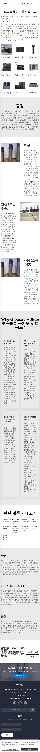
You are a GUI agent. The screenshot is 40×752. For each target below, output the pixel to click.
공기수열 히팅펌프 (6, 527)
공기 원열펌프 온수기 (6, 538)
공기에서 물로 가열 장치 (25, 528)
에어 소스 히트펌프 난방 (15, 521)
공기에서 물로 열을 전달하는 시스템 (15, 529)
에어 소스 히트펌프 (6, 520)
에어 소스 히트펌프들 (25, 520)
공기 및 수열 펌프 (34, 520)
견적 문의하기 (20, 676)
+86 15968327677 (29, 699)
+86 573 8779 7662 (23, 692)
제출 (6, 735)
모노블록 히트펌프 (34, 527)
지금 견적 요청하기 (33, 653)
